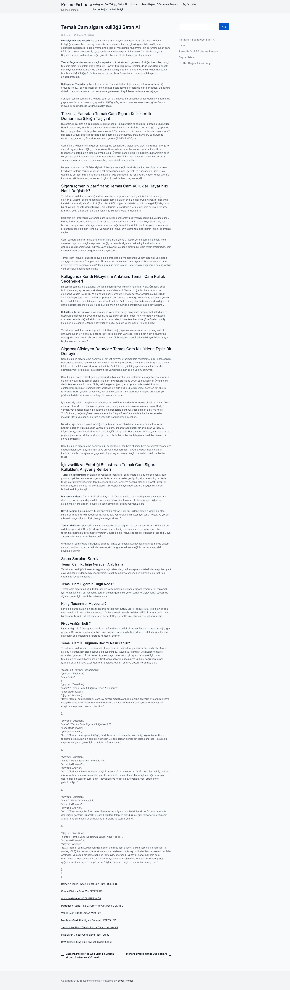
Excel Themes (125, 980)
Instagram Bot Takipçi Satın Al (110, 4)
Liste (134, 4)
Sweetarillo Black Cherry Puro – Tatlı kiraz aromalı (89, 927)
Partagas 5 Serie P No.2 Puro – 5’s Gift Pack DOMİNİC (92, 905)
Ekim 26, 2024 (85, 35)
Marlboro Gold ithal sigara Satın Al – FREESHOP (88, 920)
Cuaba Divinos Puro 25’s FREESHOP (81, 891)
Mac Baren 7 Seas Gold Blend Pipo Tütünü (85, 934)
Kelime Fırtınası (76, 4)
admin (67, 35)
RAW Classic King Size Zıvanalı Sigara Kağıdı (86, 941)
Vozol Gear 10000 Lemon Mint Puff (81, 912)
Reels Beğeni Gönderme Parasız (160, 4)
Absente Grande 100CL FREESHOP (81, 898)
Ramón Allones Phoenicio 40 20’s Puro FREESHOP (89, 883)
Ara (224, 26)
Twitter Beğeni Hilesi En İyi (108, 9)
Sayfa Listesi (189, 4)
